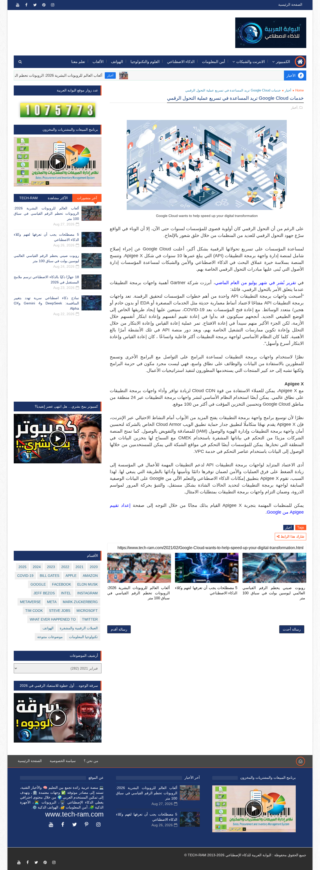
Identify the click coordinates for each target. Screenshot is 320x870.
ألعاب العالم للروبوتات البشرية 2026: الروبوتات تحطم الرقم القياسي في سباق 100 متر (138, 593)
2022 (65, 567)
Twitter (90, 619)
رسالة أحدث (292, 629)
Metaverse (30, 602)
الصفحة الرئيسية (290, 4)
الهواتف (117, 61)
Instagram (87, 593)
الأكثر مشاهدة (58, 198)
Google (38, 584)
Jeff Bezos (44, 593)
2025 (22, 567)
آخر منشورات (87, 198)
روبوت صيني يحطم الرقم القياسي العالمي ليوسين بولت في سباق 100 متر (273, 593)
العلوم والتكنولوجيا (145, 61)
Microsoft (87, 611)
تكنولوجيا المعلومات (83, 637)
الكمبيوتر (283, 61)
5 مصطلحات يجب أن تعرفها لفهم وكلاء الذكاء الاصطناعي (206, 590)
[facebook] (26, 5)
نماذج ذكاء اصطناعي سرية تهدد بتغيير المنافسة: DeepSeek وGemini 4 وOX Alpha (46, 303)
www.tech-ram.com (74, 814)
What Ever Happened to (53, 619)
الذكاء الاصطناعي (180, 61)
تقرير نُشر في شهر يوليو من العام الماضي (255, 282)
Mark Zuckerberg (80, 602)
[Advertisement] (105, 29)
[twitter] (35, 5)
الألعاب (98, 61)
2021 (80, 567)
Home (299, 90)
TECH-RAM (28, 198)
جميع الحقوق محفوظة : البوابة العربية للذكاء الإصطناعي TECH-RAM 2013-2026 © (245, 855)
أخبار (129, 75)
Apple (71, 576)
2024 (37, 567)
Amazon (90, 576)
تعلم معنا (78, 61)
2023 (51, 567)
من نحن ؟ (91, 761)
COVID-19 (25, 576)
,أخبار (294, 107)
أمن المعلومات (213, 61)
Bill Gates (49, 576)
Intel (66, 593)
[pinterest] (44, 5)
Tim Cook (34, 611)
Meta (51, 602)
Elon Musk (87, 584)
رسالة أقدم (119, 629)
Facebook (61, 584)
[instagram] (52, 5)
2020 (94, 567)
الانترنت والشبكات (250, 61)
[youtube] (17, 5)
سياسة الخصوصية (63, 761)
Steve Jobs (59, 611)
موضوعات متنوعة (50, 637)
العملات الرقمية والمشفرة (79, 628)
